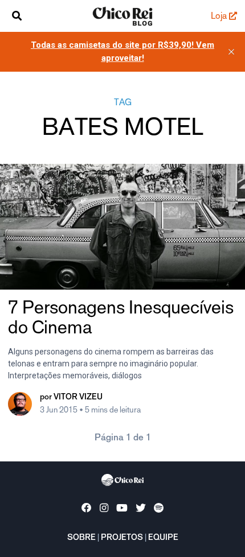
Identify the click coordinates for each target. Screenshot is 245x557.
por (71, 398)
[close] (231, 52)
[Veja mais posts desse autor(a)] (20, 404)
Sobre (81, 538)
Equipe (163, 538)
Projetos (122, 538)
